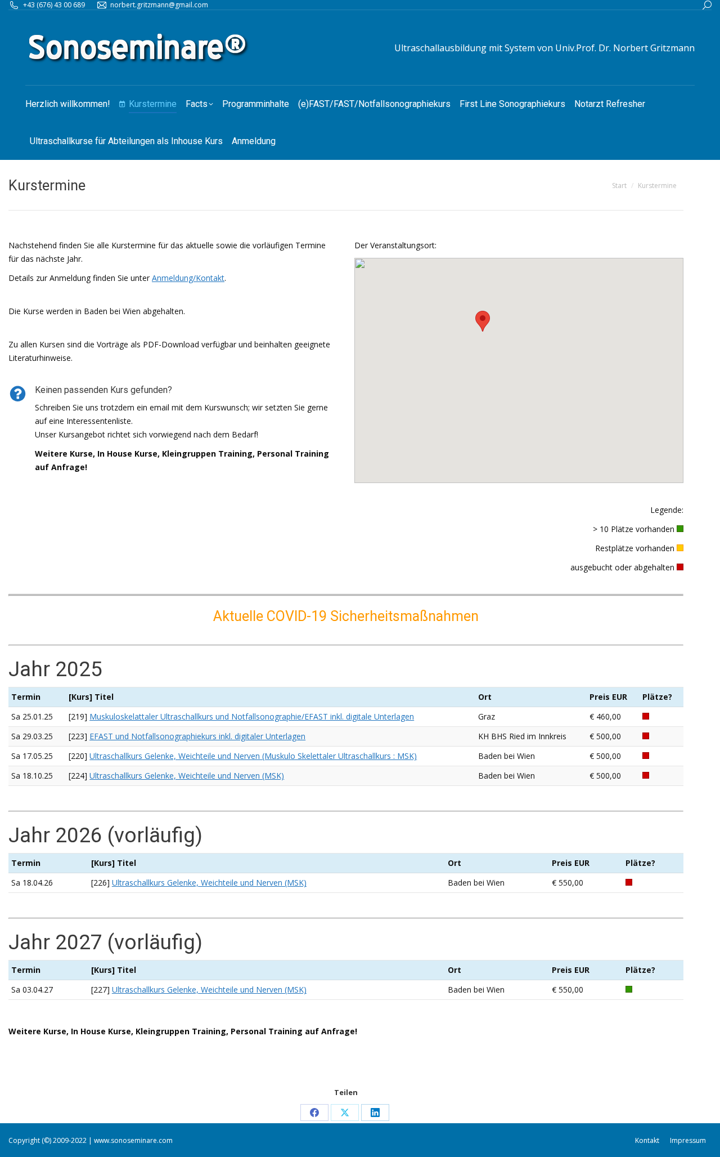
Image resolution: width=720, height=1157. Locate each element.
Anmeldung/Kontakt (188, 278)
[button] (482, 321)
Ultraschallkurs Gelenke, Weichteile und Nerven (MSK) (186, 775)
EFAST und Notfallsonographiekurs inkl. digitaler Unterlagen (197, 736)
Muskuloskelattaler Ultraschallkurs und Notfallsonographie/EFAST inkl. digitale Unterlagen (251, 716)
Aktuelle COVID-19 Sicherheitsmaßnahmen (346, 616)
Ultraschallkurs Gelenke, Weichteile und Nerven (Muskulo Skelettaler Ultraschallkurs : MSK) (253, 756)
